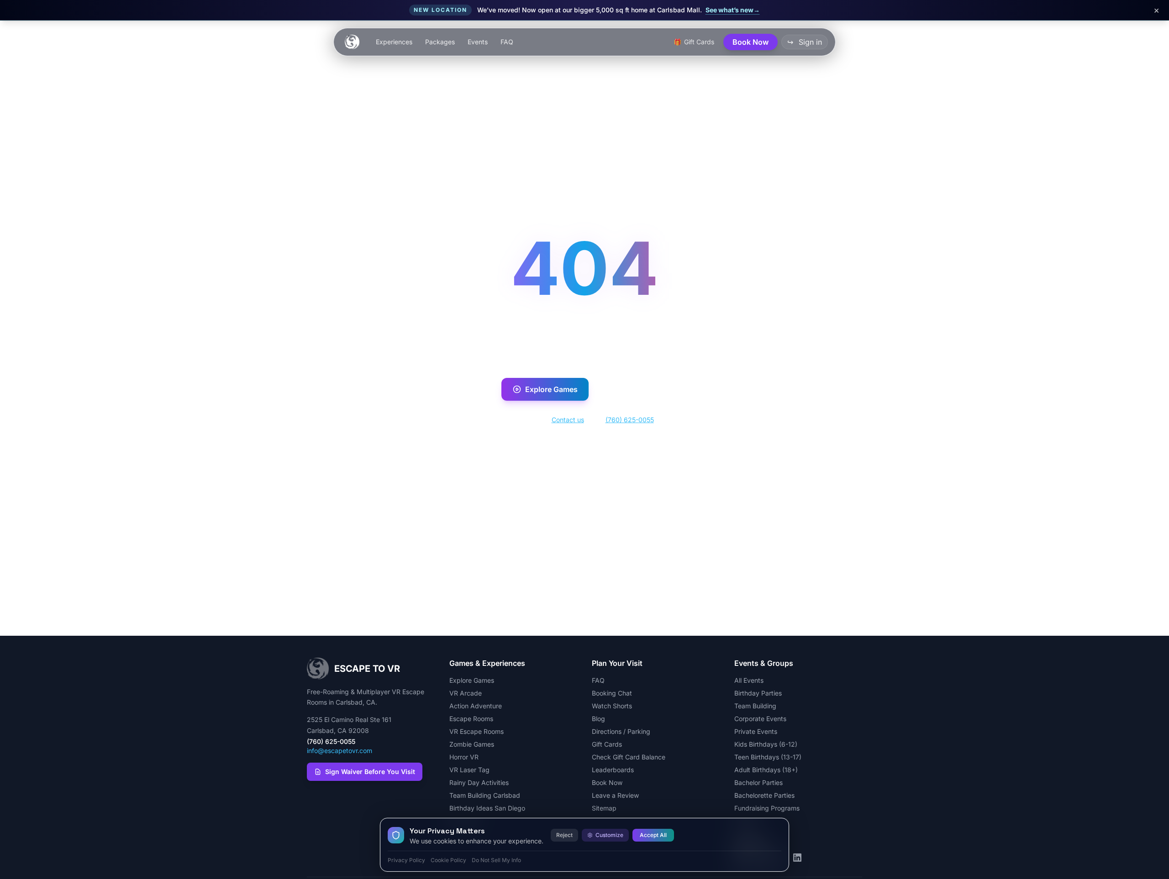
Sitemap (604, 808)
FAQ (506, 42)
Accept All (653, 835)
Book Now (638, 389)
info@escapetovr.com (339, 750)
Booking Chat (612, 693)
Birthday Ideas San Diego (487, 808)
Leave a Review (615, 795)
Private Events (755, 731)
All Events (749, 680)
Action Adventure (475, 706)
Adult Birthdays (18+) (766, 770)
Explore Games (551, 389)
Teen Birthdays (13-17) (767, 757)
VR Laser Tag (469, 770)
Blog (598, 718)
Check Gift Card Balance (628, 757)
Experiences (394, 42)
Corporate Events (760, 718)
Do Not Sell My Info (496, 860)
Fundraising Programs (767, 808)
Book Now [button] (750, 42)
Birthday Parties (758, 693)
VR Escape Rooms (476, 731)
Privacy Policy (406, 860)
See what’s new (733, 10)
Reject (564, 835)
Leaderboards (613, 770)
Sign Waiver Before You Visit (370, 771)
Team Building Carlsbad (484, 795)
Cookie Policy (448, 860)
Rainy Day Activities (479, 782)
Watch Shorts (612, 706)
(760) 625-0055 (630, 420)
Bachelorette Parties (764, 795)
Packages (440, 42)
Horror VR (464, 757)
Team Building (755, 706)
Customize (609, 835)
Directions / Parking (621, 731)
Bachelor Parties (758, 782)
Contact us (568, 420)
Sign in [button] (804, 42)
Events (478, 42)
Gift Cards (607, 744)
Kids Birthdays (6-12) (765, 744)
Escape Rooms (471, 718)
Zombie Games (471, 744)
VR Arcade (465, 693)
